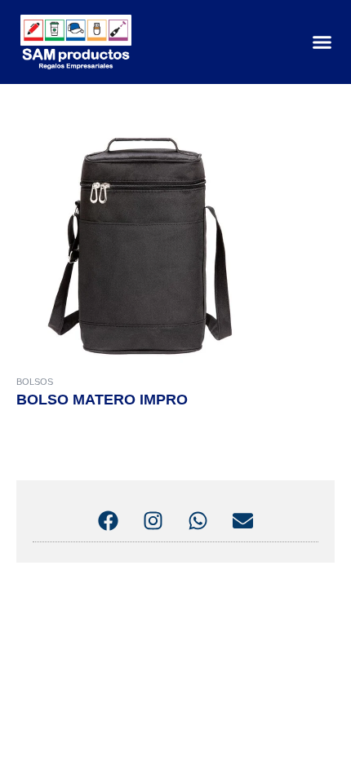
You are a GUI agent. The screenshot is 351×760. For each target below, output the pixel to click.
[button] (321, 42)
